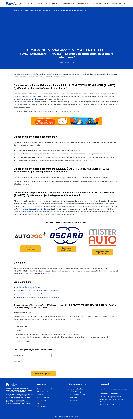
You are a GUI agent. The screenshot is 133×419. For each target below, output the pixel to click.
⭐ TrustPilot (42, 403)
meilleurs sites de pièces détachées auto (36, 209)
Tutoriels (27, 3)
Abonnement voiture (75, 389)
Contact (40, 395)
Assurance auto (118, 3)
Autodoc (114, 206)
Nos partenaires (43, 398)
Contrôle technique (27, 10)
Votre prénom (18, 355)
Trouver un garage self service (110, 397)
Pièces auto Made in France (110, 404)
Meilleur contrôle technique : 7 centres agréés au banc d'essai (38, 297)
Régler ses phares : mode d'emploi (28, 287)
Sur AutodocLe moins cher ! (30, 249)
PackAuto (17, 10)
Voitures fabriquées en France (110, 394)
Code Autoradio (67, 3)
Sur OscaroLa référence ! (66, 249)
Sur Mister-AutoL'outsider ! (102, 252)
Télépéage (82, 3)
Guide (38, 3)
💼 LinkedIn (41, 406)
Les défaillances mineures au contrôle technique (49, 10)
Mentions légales (43, 392)
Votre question (19, 361)
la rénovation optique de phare (30, 99)
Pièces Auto (51, 3)
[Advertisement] (66, 29)
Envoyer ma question (43, 374)
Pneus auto (72, 401)
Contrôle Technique (99, 3)
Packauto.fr (18, 212)
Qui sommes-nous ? (44, 389)
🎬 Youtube (41, 401)
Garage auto (72, 398)
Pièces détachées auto (76, 395)
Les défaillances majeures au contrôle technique (33, 294)
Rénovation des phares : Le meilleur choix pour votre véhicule (37, 290)
